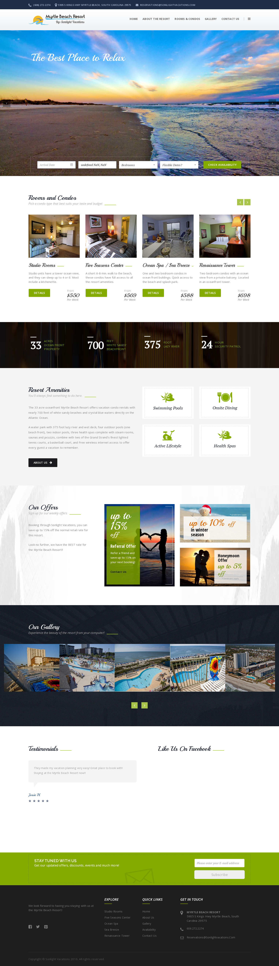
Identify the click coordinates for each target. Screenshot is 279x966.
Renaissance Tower (116, 935)
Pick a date (71, 164)
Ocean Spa (111, 923)
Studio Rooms (113, 911)
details (39, 293)
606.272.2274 (195, 928)
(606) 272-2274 (41, 5)
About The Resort (156, 19)
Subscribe (219, 874)
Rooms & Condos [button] (187, 19)
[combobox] (138, 165)
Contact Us (230, 19)
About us (40, 462)
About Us (148, 917)
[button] (247, 18)
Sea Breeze (111, 929)
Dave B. (34, 794)
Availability (149, 929)
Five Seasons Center (117, 917)
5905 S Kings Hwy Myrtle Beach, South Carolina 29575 (94, 5)
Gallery (211, 19)
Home (134, 19)
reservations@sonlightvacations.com (167, 5)
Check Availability (222, 165)
